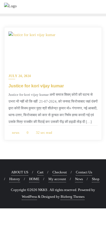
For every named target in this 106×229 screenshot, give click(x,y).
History (14, 179)
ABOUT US (19, 172)
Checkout (59, 172)
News (79, 179)
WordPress (29, 197)
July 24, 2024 (19, 76)
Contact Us (84, 172)
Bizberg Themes (73, 197)
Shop (95, 179)
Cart (40, 172)
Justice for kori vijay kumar (36, 86)
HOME (34, 179)
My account (57, 179)
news (15, 133)
